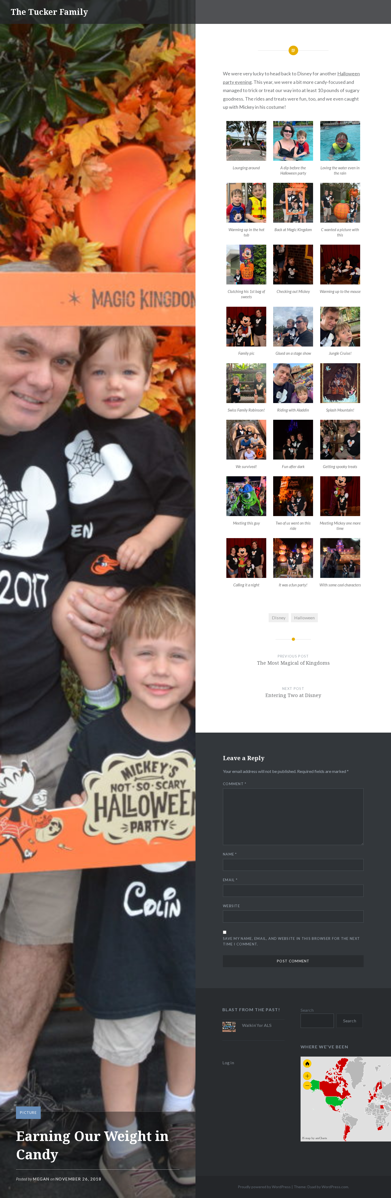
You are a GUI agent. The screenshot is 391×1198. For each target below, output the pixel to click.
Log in (228, 1062)
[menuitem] (377, 1121)
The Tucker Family (49, 11)
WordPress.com (335, 1186)
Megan (41, 1179)
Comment (235, 784)
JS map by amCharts (314, 1138)
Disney (278, 617)
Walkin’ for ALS (257, 1025)
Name (230, 854)
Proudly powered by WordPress (264, 1186)
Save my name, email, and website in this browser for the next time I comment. (291, 941)
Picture (28, 1112)
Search (307, 1010)
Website (231, 906)
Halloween (304, 617)
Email (230, 880)
